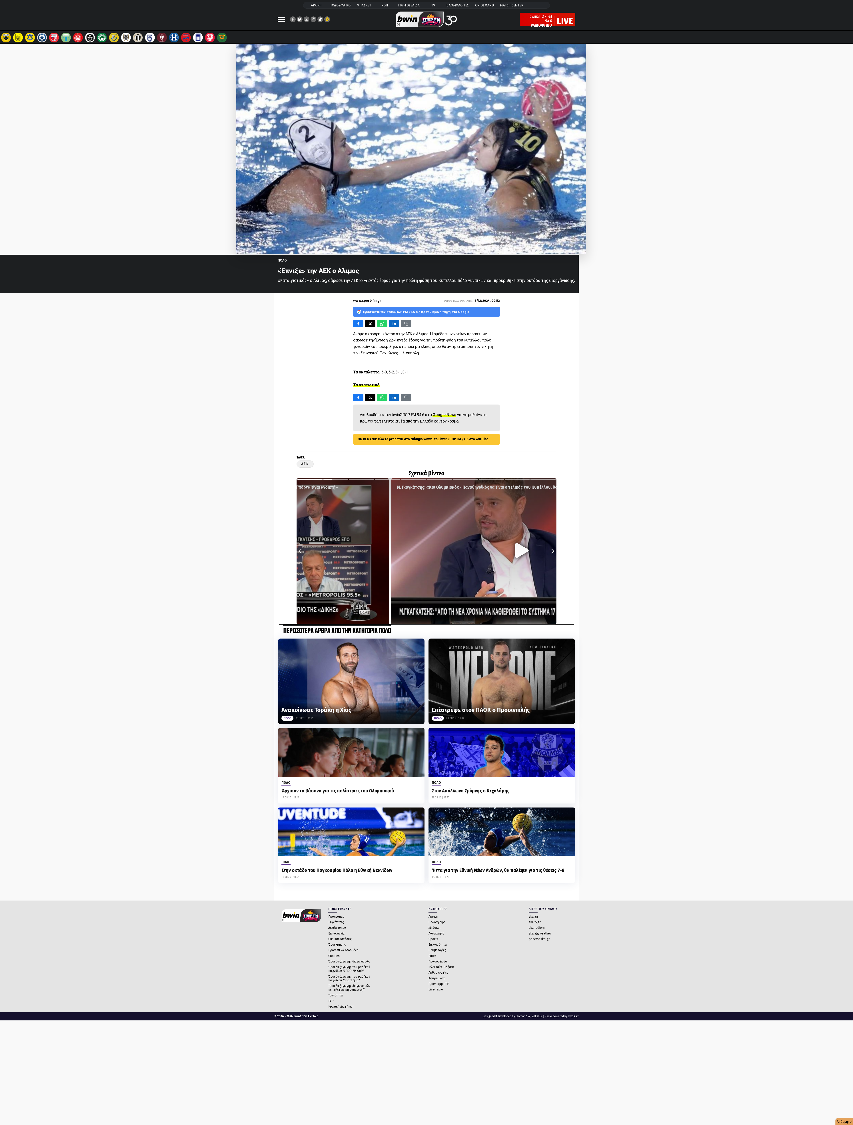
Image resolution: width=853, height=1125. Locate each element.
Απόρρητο (844, 1121)
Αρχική (433, 917)
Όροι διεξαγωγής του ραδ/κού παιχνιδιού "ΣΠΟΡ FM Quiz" (349, 969)
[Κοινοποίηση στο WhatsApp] (382, 323)
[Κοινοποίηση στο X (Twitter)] (370, 323)
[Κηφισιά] (150, 37)
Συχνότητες (336, 922)
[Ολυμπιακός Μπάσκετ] (210, 37)
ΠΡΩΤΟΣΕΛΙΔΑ (409, 5)
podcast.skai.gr (539, 939)
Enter (432, 956)
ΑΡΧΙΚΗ (316, 5)
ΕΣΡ (331, 1001)
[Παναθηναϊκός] (102, 37)
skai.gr (533, 917)
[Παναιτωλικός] (114, 37)
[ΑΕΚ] (6, 37)
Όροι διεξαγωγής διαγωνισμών (349, 961)
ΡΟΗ (385, 5)
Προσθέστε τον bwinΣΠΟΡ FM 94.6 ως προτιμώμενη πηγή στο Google (416, 311)
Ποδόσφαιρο (437, 922)
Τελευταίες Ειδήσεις (441, 967)
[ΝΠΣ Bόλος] (54, 37)
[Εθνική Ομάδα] (198, 37)
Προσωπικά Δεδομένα (343, 950)
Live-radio (435, 989)
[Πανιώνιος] (186, 37)
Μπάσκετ (434, 928)
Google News (444, 414)
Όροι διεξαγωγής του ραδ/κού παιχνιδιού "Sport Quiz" (349, 978)
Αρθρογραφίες (438, 972)
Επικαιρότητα (437, 944)
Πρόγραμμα (336, 917)
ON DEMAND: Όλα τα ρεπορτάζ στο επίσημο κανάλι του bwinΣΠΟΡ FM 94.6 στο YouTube (423, 439)
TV (433, 5)
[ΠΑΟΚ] (126, 37)
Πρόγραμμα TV (438, 984)
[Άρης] (18, 37)
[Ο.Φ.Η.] (90, 37)
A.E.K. (305, 464)
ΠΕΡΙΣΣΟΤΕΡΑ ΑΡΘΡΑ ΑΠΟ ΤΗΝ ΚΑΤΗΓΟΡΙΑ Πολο (337, 631)
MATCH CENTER (511, 5)
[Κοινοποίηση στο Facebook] (358, 323)
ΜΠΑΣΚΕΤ (364, 5)
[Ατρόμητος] (42, 37)
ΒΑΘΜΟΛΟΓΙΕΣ (457, 5)
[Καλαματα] (138, 37)
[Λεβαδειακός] (66, 37)
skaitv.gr (535, 922)
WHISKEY (537, 1016)
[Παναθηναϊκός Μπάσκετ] (222, 37)
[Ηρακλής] (174, 37)
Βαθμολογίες (437, 950)
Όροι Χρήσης (337, 944)
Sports (433, 939)
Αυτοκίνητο (436, 933)
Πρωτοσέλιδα (437, 961)
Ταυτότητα (335, 995)
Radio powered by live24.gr (562, 1016)
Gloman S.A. (523, 1016)
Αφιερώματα (436, 978)
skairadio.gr (537, 928)
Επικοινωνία (336, 933)
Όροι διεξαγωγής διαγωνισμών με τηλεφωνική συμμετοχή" (349, 988)
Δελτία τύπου (337, 928)
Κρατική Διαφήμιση (341, 1006)
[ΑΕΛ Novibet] (162, 37)
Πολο (282, 260)
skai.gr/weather (540, 933)
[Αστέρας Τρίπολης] (30, 37)
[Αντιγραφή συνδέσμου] (406, 323)
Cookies (334, 956)
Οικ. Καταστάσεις (340, 939)
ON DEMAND (484, 5)
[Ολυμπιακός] (78, 37)
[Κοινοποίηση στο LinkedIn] (394, 323)
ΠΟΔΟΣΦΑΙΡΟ (340, 5)
